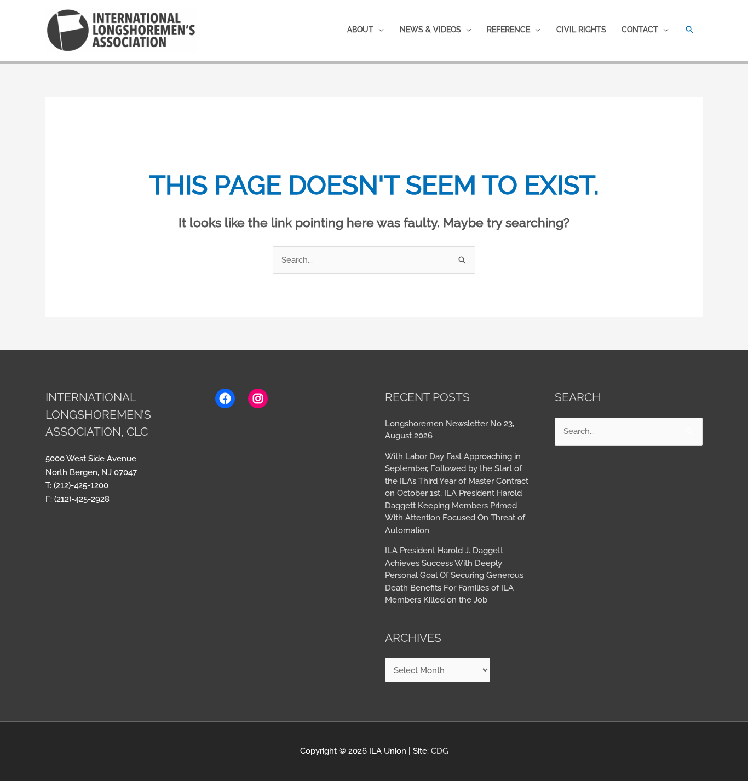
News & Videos (430, 29)
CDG (439, 751)
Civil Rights (581, 29)
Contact (640, 29)
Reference (508, 29)
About (360, 29)
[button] (689, 30)
